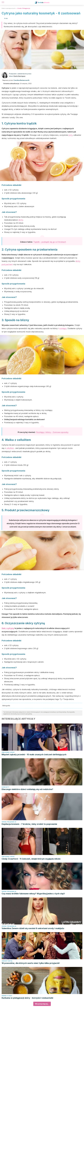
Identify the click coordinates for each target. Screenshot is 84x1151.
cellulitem (10, 448)
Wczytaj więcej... (42, 1004)
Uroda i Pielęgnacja (23, 8)
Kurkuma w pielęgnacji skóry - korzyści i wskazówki (27, 998)
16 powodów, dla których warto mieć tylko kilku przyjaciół (30, 963)
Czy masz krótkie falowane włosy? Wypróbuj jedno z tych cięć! (33, 893)
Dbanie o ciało (7, 995)
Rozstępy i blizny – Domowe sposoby (52, 432)
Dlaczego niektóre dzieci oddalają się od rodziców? (27, 789)
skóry (20, 220)
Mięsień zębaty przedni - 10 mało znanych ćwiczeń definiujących (34, 754)
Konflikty (5, 787)
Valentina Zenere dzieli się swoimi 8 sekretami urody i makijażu (33, 928)
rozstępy (62, 328)
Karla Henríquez (19, 76)
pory (70, 135)
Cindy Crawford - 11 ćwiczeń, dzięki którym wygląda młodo (31, 859)
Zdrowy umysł (7, 961)
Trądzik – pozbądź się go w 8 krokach (49, 242)
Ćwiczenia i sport (8, 752)
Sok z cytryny (8, 628)
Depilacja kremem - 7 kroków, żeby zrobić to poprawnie (29, 824)
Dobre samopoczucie (9, 8)
